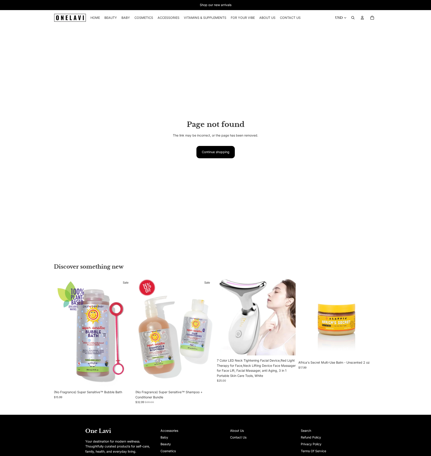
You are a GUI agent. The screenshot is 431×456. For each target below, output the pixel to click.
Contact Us (238, 437)
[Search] (353, 18)
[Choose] (126, 381)
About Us (237, 430)
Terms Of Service (313, 451)
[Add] (207, 381)
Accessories (169, 430)
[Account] (362, 18)
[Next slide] (126, 333)
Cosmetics (168, 451)
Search (306, 430)
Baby (164, 437)
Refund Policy (311, 437)
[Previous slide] (60, 333)
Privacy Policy (311, 444)
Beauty (166, 444)
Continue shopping (215, 152)
